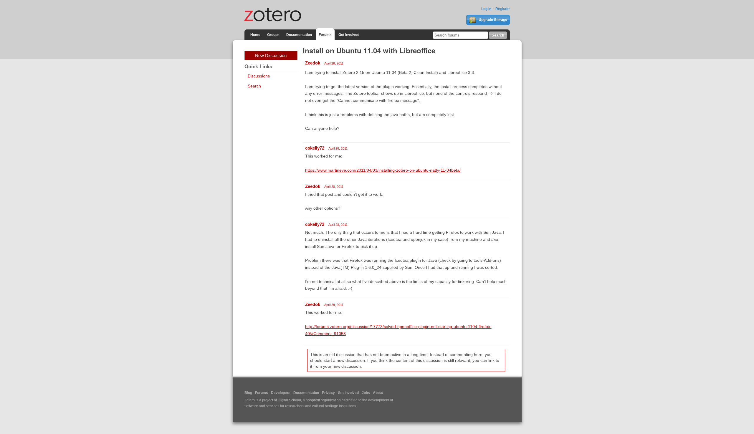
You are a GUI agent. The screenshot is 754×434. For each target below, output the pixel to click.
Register (502, 9)
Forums (325, 35)
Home (255, 35)
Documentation (299, 35)
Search (254, 86)
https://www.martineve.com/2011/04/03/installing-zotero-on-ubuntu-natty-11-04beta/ (383, 170)
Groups (273, 35)
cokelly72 (314, 147)
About (378, 393)
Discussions (259, 76)
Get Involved (348, 35)
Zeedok (312, 62)
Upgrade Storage (492, 20)
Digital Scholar (289, 400)
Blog (248, 393)
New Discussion (271, 55)
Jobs (366, 393)
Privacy (328, 393)
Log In (486, 9)
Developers (280, 393)
